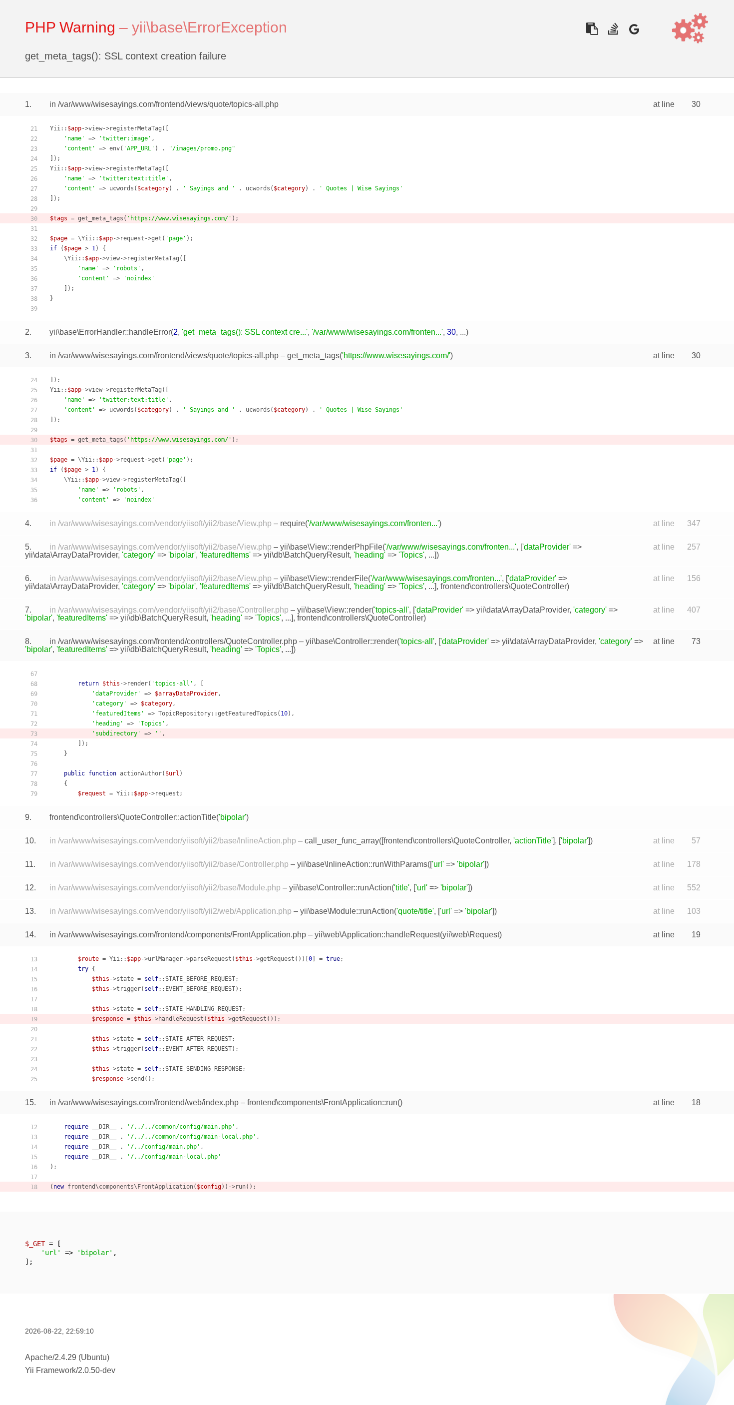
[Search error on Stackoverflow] (613, 28)
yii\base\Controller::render (351, 641)
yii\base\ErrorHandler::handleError (110, 332)
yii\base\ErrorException (209, 27)
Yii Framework (50, 1370)
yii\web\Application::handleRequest (377, 934)
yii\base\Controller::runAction (340, 887)
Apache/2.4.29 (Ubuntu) (67, 1357)
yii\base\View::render (334, 610)
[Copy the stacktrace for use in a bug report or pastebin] (592, 28)
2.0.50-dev (96, 1370)
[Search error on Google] (634, 28)
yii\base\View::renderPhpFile (331, 547)
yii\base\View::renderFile (324, 578)
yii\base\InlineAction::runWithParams (362, 864)
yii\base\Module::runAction (347, 911)
